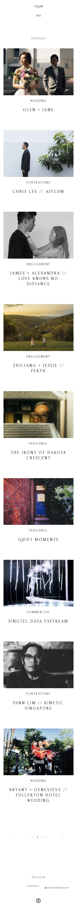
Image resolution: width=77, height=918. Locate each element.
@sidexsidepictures (57, 887)
